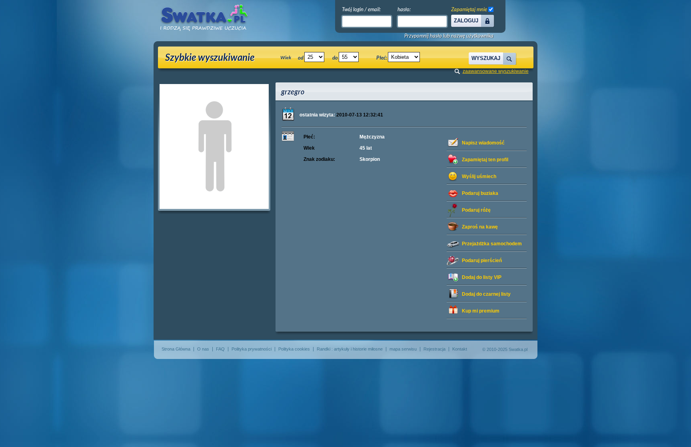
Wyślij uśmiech (479, 176)
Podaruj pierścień (482, 260)
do (335, 57)
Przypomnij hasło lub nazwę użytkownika (448, 35)
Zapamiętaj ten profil (485, 159)
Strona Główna (176, 349)
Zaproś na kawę (480, 227)
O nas (203, 349)
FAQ (220, 349)
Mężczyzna (372, 137)
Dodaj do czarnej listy (486, 294)
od (301, 57)
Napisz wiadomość (483, 143)
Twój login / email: (361, 9)
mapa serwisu (403, 349)
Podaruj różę (476, 210)
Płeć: (381, 57)
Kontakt (459, 349)
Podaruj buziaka (480, 193)
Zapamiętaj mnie (469, 9)
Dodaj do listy (481, 277)
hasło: (404, 9)
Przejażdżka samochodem (492, 244)
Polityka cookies (294, 349)
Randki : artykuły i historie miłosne (350, 349)
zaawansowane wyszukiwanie (496, 71)
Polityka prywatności (252, 349)
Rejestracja (434, 349)
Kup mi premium (480, 311)
